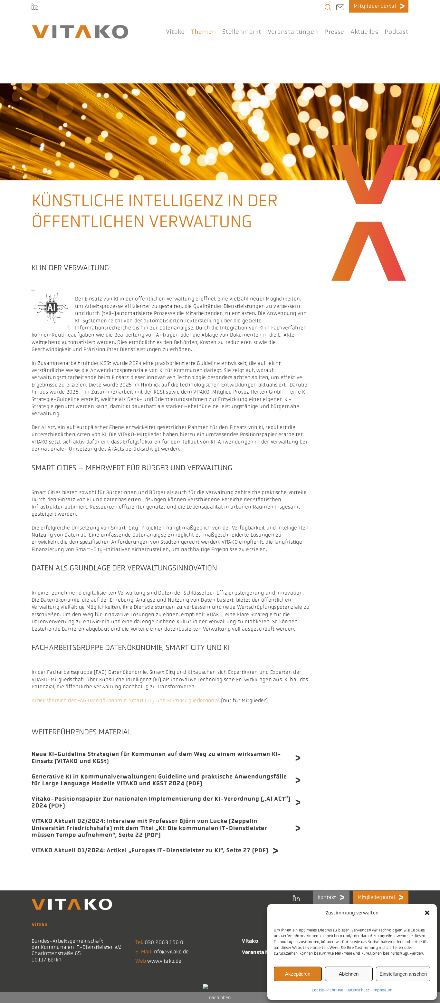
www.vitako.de (164, 961)
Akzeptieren (297, 974)
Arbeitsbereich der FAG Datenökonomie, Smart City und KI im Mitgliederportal (125, 700)
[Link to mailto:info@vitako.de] (340, 8)
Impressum (383, 990)
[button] (427, 913)
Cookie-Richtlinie (327, 990)
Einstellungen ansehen (403, 974)
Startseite (40, 72)
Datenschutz (358, 990)
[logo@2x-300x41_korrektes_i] (80, 27)
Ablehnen (349, 974)
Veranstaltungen (263, 952)
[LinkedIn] (35, 6)
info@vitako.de (170, 952)
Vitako (250, 941)
